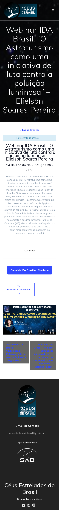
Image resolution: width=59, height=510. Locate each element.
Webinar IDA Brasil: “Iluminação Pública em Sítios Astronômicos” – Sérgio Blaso (16, 352)
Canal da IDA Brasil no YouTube (30, 270)
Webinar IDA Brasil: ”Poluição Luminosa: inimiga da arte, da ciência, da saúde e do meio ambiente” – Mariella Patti (43, 355)
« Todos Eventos (29, 129)
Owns (39, 499)
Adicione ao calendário (18, 289)
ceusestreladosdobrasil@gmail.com (27, 433)
